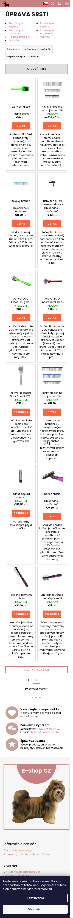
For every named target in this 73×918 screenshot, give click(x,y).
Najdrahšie (45, 49)
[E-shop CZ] (45, 3)
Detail (20, 126)
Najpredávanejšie (16, 56)
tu (50, 889)
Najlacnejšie (30, 49)
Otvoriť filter (36, 69)
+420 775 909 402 (48, 728)
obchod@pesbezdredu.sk (45, 732)
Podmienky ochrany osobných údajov (27, 854)
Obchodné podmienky (17, 850)
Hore (38, 697)
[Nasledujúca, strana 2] (36, 680)
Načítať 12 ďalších (36, 670)
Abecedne (33, 56)
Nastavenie (35, 898)
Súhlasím (35, 909)
